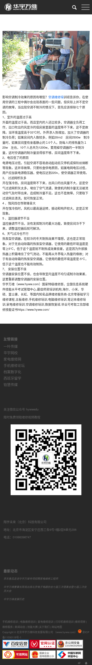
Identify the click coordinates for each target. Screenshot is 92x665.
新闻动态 (20, 627)
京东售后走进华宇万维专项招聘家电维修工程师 (31, 578)
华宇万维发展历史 (14, 599)
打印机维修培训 (64, 621)
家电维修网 (12, 358)
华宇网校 (11, 352)
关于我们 (44, 627)
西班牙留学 (12, 378)
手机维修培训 (10, 621)
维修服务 (7, 627)
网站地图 (57, 627)
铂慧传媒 (11, 384)
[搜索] (72, 7)
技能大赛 (32, 627)
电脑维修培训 (28, 621)
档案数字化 (12, 371)
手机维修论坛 (14, 365)
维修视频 (80, 621)
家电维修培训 (45, 621)
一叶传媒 (11, 346)
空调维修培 (56, 97)
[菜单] (83, 7)
